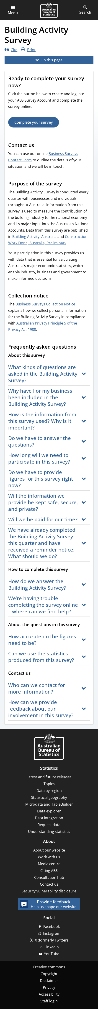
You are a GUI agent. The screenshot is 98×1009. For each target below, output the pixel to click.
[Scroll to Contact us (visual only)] (38, 145)
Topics (49, 783)
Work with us (49, 856)
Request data (49, 824)
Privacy (49, 987)
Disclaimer (49, 980)
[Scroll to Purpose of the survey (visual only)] (66, 184)
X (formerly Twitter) (51, 940)
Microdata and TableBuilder (49, 804)
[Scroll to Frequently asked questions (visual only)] (80, 347)
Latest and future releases (49, 776)
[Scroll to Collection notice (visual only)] (52, 296)
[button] (13, 10)
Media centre (49, 863)
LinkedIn (51, 946)
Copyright (49, 973)
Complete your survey (33, 122)
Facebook (51, 926)
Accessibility (49, 994)
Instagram (51, 933)
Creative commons (49, 966)
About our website (49, 850)
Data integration (49, 817)
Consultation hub (49, 877)
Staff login (49, 1001)
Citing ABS (49, 870)
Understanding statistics (49, 831)
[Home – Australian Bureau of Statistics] (49, 747)
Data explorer (49, 811)
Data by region (49, 790)
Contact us (49, 884)
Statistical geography (49, 797)
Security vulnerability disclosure (49, 891)
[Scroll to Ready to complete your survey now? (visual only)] (25, 85)
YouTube (51, 953)
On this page (51, 59)
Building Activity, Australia (34, 236)
